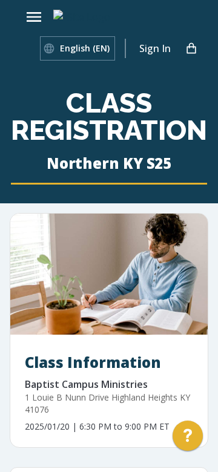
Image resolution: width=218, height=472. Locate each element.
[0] (191, 48)
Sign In (155, 48)
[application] (188, 439)
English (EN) (85, 48)
